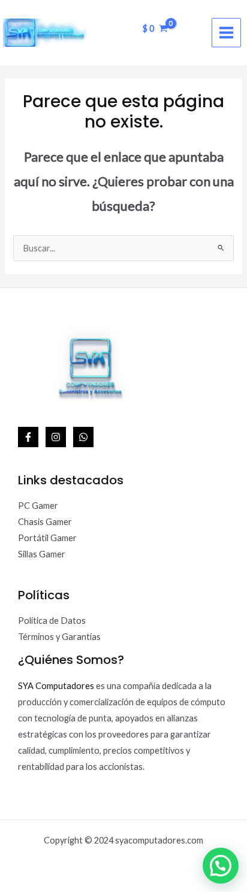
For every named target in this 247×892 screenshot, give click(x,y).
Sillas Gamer (41, 554)
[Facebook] (28, 437)
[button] (221, 866)
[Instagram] (56, 437)
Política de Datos (52, 620)
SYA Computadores (56, 686)
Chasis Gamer (45, 522)
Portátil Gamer (47, 538)
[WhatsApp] (83, 437)
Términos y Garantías (59, 637)
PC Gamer (38, 505)
